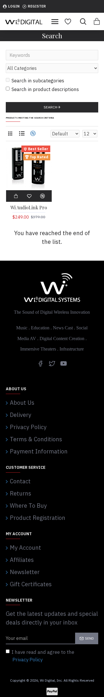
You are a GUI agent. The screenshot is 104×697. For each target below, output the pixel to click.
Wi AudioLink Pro (28, 207)
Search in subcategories (38, 80)
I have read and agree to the (43, 656)
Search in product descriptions (45, 89)
